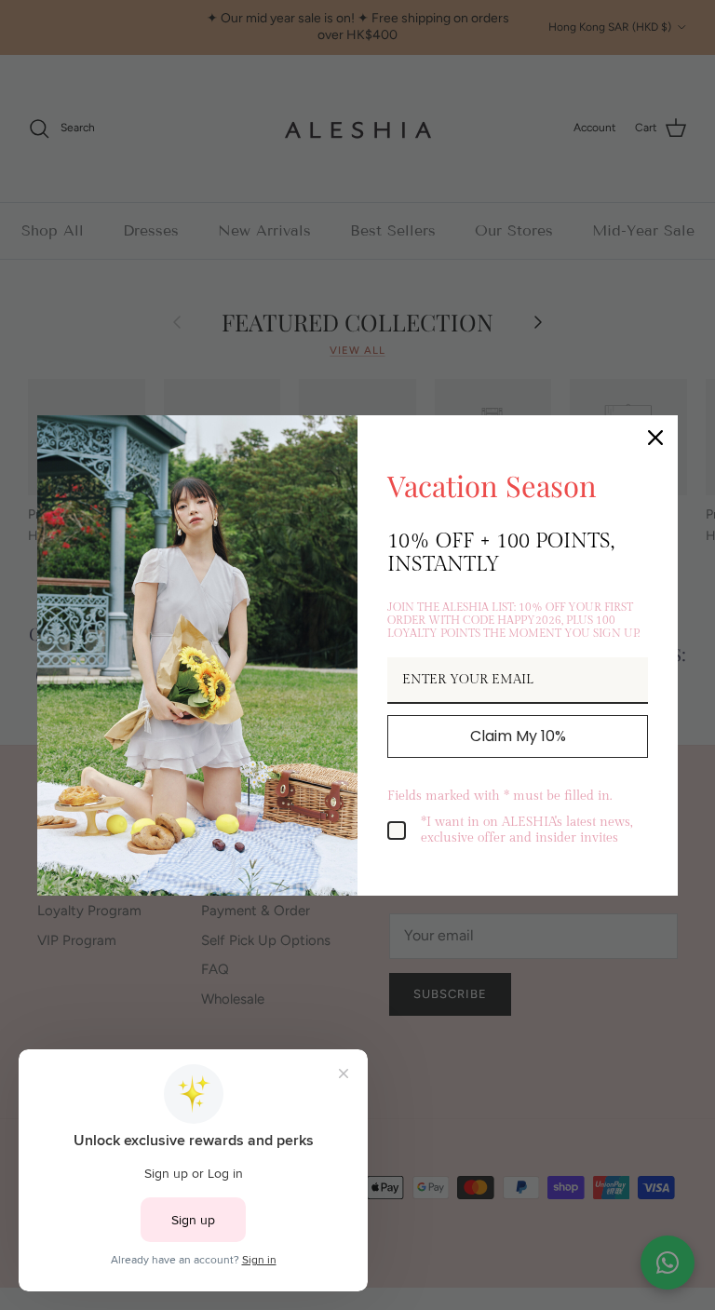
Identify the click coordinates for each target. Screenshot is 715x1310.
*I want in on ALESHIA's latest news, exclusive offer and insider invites (527, 830)
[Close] (655, 437)
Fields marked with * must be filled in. (499, 796)
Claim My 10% (518, 736)
